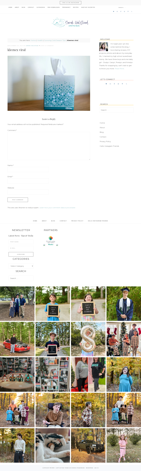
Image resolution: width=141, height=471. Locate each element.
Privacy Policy (105, 141)
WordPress (89, 468)
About (102, 128)
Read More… (120, 69)
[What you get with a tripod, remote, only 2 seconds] (17, 410)
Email (10, 177)
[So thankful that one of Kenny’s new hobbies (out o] (88, 445)
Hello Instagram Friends (109, 146)
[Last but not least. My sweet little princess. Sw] (124, 374)
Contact (103, 137)
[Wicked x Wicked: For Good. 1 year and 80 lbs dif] (88, 374)
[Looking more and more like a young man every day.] (53, 410)
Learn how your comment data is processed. (57, 208)
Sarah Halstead (70, 23)
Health (40, 40)
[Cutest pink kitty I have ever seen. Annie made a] (124, 445)
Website (11, 188)
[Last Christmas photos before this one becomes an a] (17, 445)
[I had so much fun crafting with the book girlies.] (17, 374)
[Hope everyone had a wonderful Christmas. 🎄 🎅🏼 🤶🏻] (124, 339)
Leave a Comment (47, 45)
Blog (102, 132)
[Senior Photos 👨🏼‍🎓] (17, 339)
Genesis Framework (78, 468)
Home (33, 40)
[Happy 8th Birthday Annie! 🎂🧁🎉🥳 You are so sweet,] (88, 339)
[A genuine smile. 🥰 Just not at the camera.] (88, 410)
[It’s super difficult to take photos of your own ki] (124, 410)
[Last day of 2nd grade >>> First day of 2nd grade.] (88, 303)
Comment (12, 130)
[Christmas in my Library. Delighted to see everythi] (53, 374)
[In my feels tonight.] (124, 303)
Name (11, 165)
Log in (96, 468)
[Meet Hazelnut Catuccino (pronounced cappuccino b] (53, 445)
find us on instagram (70, 2)
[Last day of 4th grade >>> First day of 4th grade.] (53, 303)
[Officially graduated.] (17, 303)
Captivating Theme (62, 468)
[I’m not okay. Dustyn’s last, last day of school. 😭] (53, 339)
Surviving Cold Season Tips (55, 40)
